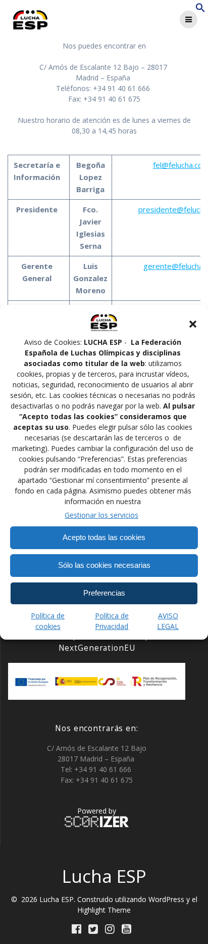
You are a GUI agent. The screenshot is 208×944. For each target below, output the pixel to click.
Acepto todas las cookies (104, 537)
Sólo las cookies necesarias (104, 565)
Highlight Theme (104, 910)
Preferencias (104, 593)
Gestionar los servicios (101, 515)
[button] (193, 324)
